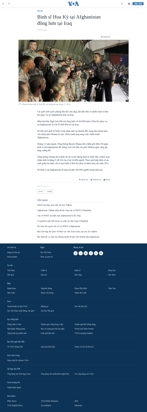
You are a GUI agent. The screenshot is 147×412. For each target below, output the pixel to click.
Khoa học (112, 270)
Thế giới (10, 275)
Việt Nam (11, 270)
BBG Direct (12, 401)
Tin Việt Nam (45, 252)
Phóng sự (44, 306)
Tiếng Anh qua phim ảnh (17, 333)
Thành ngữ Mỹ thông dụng (85, 324)
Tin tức (40, 11)
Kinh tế (77, 270)
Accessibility (46, 405)
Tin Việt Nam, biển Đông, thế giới (20, 311)
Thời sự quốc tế (46, 257)
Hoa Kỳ (44, 275)
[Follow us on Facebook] (76, 253)
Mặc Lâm (11, 293)
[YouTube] (129, 4)
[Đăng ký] (101, 253)
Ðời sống (78, 275)
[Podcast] (96, 253)
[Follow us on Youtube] (86, 253)
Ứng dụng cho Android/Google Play (55, 374)
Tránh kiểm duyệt (14, 387)
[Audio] (122, 4)
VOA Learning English (84, 333)
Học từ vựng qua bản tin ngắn (52, 328)
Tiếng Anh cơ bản (14, 324)
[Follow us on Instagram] (91, 253)
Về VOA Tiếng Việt (15, 346)
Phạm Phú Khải (81, 288)
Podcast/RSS (12, 257)
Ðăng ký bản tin (13, 252)
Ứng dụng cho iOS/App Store (18, 374)
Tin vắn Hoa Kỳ (81, 306)
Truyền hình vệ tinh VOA (17, 306)
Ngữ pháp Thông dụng (16, 328)
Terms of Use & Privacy (84, 346)
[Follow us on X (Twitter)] (81, 253)
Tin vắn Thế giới (47, 311)
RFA (76, 401)
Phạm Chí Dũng (47, 293)
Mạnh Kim (11, 288)
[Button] (105, 36)
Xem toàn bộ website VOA (18, 360)
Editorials (78, 405)
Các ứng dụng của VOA (84, 374)
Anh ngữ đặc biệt (47, 333)
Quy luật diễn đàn (48, 346)
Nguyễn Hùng (46, 288)
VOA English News (15, 405)
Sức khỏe (112, 275)
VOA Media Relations (49, 401)
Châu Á (44, 270)
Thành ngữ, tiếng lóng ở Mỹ (52, 324)
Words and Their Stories (84, 328)
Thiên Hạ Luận (80, 293)
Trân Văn (112, 288)
